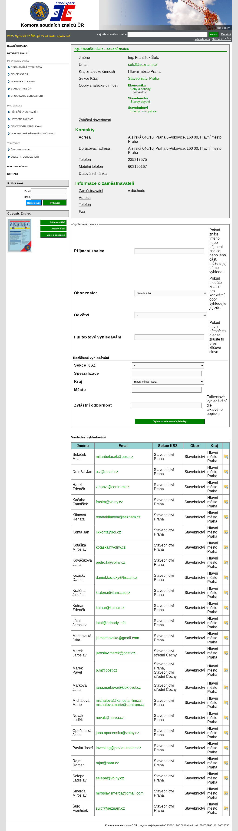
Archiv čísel (58, 228)
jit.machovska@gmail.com (117, 638)
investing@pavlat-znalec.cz (118, 748)
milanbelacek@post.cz (114, 457)
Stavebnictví (138, 98)
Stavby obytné (140, 101)
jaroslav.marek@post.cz (115, 653)
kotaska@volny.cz (111, 547)
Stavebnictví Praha (143, 78)
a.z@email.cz (107, 472)
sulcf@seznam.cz (142, 64)
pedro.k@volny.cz (110, 562)
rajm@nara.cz (107, 763)
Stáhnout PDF (57, 222)
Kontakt (12, 174)
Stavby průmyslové (143, 111)
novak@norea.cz (110, 718)
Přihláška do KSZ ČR (24, 112)
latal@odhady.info (111, 623)
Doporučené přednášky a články (33, 133)
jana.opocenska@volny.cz (117, 733)
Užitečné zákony (22, 119)
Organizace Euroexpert (27, 96)
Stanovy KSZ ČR (21, 88)
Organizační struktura (26, 67)
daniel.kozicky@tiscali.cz (116, 577)
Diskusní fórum (17, 166)
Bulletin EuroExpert (25, 157)
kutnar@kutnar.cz (110, 608)
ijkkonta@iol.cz (108, 532)
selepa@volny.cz (110, 778)
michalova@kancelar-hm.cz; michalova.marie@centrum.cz (120, 703)
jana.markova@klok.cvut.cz (118, 687)
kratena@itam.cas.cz (113, 593)
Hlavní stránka (17, 46)
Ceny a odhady (140, 89)
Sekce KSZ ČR (221, 39)
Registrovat (33, 203)
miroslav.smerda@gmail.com (119, 793)
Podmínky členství (23, 81)
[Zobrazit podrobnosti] (226, 458)
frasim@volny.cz (109, 502)
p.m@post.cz (106, 670)
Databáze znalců (18, 53)
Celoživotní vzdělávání (26, 126)
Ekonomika (137, 85)
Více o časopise (56, 235)
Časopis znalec (21, 149)
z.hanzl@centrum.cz (112, 487)
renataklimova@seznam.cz (118, 517)
